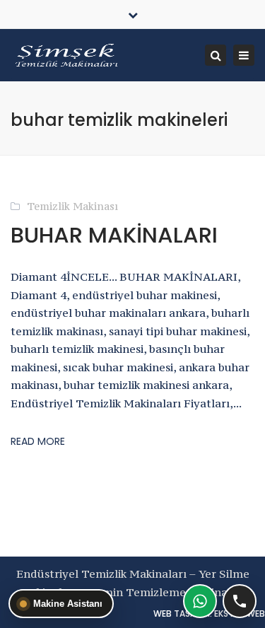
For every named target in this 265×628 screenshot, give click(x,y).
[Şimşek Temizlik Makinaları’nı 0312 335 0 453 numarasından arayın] (240, 601)
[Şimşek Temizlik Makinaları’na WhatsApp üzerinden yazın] (200, 601)
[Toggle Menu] (132, 54)
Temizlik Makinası (72, 206)
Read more (38, 441)
